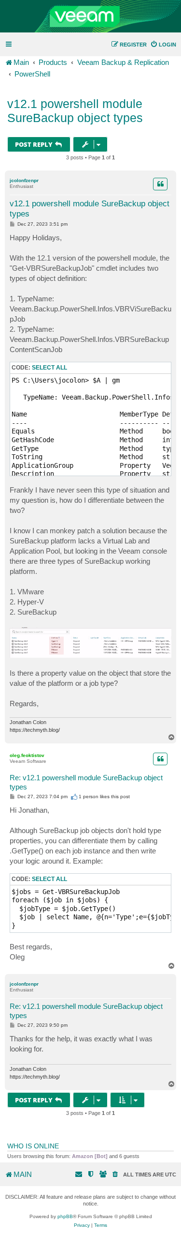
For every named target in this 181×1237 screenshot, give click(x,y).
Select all (49, 367)
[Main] (90, 16)
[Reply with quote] (160, 184)
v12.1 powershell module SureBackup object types (75, 110)
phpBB (65, 1216)
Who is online (33, 1146)
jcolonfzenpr (24, 180)
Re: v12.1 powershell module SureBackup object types (86, 782)
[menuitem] (163, 44)
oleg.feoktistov (27, 755)
